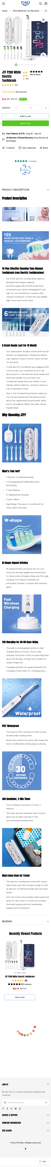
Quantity (6, 107)
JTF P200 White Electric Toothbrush (20, 976)
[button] (36, 71)
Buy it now (25, 123)
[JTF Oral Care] (25, 3)
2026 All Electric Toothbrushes (26, 11)
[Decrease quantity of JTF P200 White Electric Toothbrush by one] (16, 108)
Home (4, 11)
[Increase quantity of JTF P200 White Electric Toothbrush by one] (46, 108)
